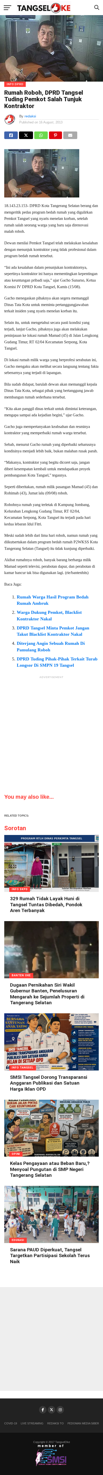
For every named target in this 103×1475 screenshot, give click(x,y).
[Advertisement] (51, 733)
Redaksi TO (55, 1423)
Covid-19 (10, 1423)
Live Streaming (32, 1423)
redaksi (30, 116)
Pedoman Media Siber (83, 1423)
